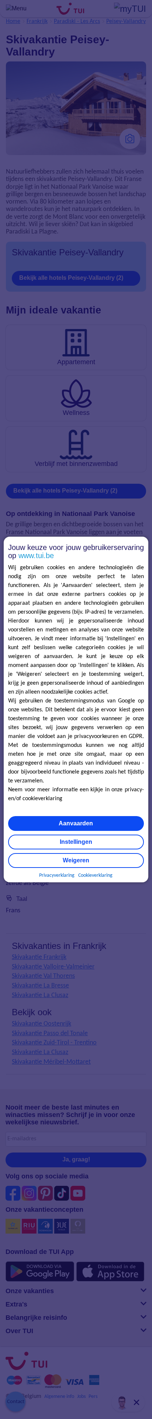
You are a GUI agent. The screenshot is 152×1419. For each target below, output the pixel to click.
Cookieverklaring (95, 875)
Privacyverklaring (57, 875)
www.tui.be (36, 555)
